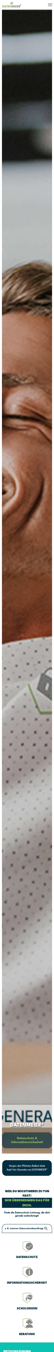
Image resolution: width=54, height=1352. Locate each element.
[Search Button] (46, 1228)
